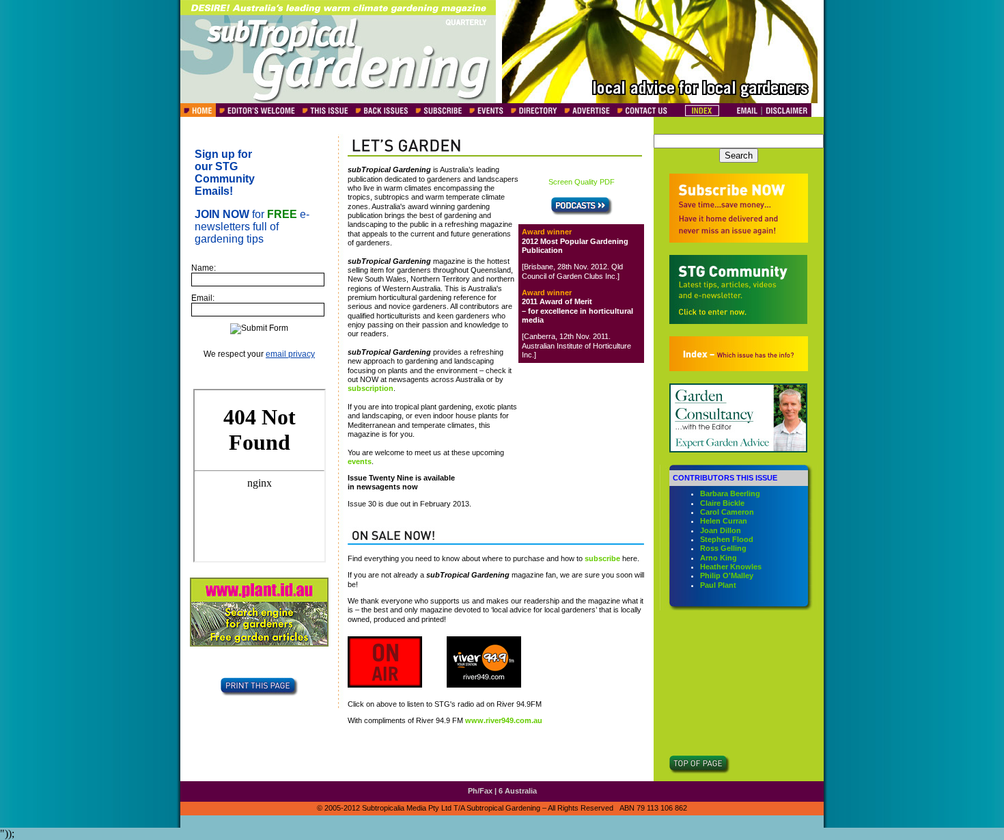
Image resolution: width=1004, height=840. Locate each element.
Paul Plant (718, 585)
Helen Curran (723, 521)
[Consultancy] (738, 449)
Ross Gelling (723, 548)
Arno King (718, 558)
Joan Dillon (720, 530)
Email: (202, 298)
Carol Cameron (727, 512)
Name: (203, 268)
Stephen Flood (726, 539)
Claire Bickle (722, 503)
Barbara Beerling (730, 493)
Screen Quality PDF (581, 182)
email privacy (290, 354)
